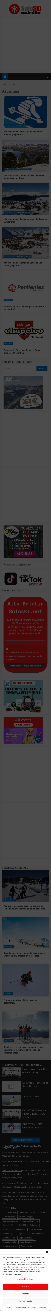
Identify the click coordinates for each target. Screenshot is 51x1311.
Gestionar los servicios (25, 1279)
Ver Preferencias (26, 1301)
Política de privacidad (22, 1307)
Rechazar (25, 1294)
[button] (47, 1252)
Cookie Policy (8, 1307)
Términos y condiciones (39, 1307)
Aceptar (25, 1287)
